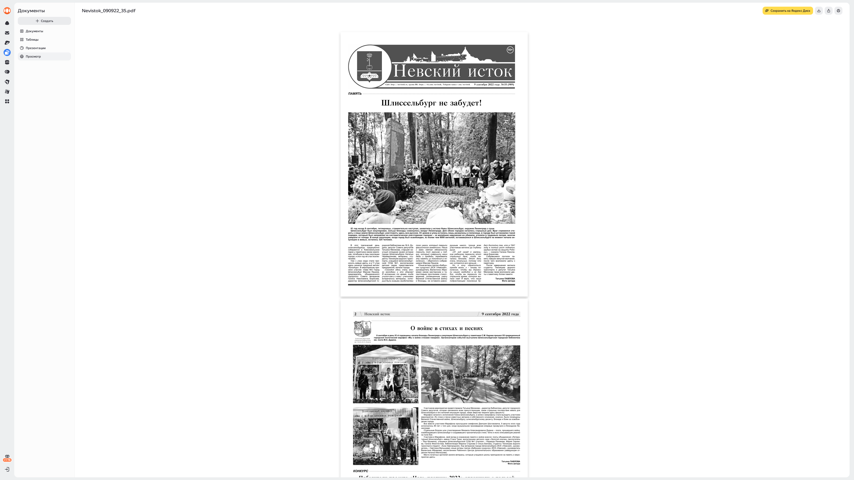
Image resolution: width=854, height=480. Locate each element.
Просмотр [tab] (33, 56)
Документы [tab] (34, 31)
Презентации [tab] (36, 48)
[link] (7, 10)
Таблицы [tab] (32, 39)
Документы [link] (31, 10)
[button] (7, 101)
